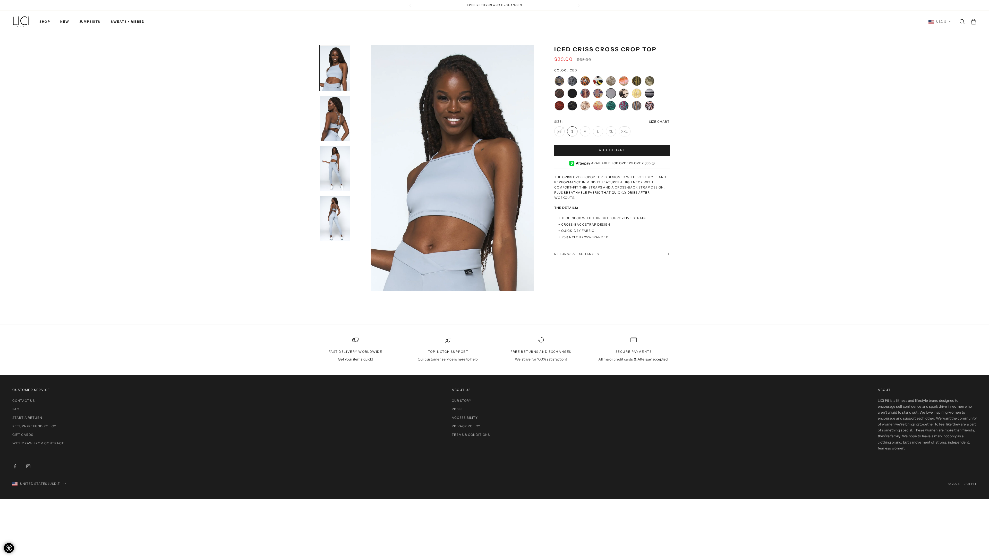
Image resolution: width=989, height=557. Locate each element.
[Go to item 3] (334, 169)
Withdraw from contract (38, 443)
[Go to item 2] (334, 118)
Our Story (461, 401)
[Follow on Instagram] (28, 466)
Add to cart (612, 150)
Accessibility (465, 418)
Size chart (659, 122)
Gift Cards (22, 435)
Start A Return (27, 418)
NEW (64, 21)
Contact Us (23, 401)
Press (457, 409)
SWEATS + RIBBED (127, 21)
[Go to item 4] (334, 219)
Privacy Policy (466, 426)
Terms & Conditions (471, 435)
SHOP (44, 21)
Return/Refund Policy (34, 426)
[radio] (559, 81)
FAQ (15, 409)
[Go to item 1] (334, 68)
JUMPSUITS (90, 21)
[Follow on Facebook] (15, 466)
